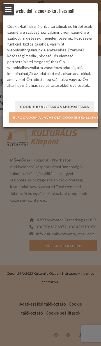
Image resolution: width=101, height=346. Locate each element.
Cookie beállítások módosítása (54, 106)
